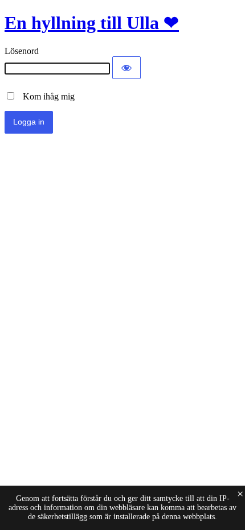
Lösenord (22, 51)
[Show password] (126, 67)
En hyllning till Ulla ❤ (92, 23)
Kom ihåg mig (45, 96)
